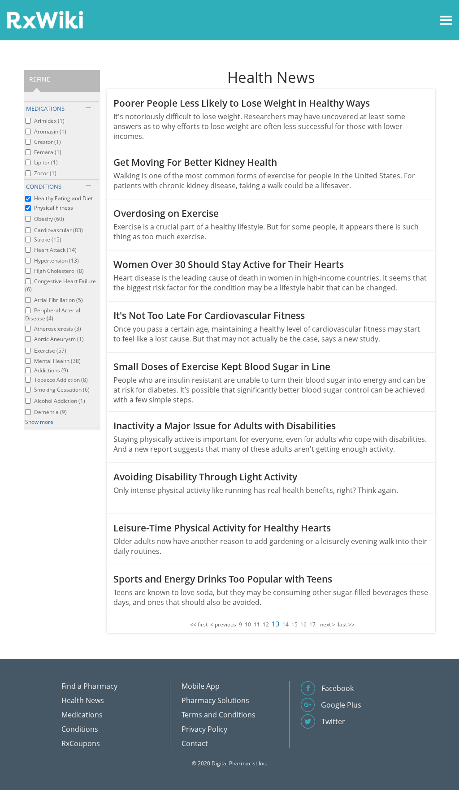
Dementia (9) (50, 412)
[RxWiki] (45, 19)
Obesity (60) (49, 219)
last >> (346, 624)
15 (294, 624)
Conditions (79, 729)
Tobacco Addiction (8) (61, 380)
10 (248, 624)
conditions (43, 186)
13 (276, 623)
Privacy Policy (204, 729)
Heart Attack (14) (55, 250)
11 (257, 624)
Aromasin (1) (50, 131)
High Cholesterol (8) (59, 271)
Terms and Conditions (218, 715)
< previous (223, 624)
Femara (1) (47, 152)
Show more (39, 422)
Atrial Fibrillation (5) (58, 300)
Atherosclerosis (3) (57, 328)
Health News (82, 700)
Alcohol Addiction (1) (59, 401)
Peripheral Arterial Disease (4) (52, 314)
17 (312, 624)
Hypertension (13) (56, 260)
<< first (199, 624)
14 (285, 624)
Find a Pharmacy (89, 686)
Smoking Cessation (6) (62, 389)
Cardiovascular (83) (58, 230)
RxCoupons (80, 743)
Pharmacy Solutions (215, 700)
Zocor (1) (45, 173)
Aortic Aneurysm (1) (59, 339)
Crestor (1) (47, 142)
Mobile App (201, 686)
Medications (82, 715)
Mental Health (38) (57, 361)
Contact (195, 743)
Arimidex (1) (49, 121)
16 (303, 624)
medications (45, 108)
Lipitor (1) (46, 162)
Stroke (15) (47, 239)
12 (266, 624)
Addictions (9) (51, 370)
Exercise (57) (50, 350)
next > (327, 624)
